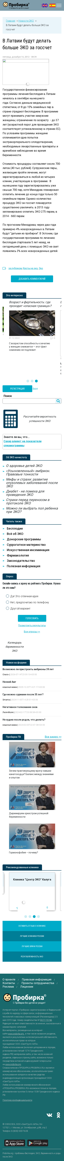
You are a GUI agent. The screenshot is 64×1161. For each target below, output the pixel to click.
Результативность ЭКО (32, 956)
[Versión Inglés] (52, 5)
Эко (41, 268)
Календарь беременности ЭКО (14, 646)
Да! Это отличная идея (24, 596)
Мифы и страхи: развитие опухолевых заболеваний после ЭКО (32, 483)
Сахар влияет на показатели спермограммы (22, 443)
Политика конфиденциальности (17, 1100)
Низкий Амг (9, 681)
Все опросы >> (32, 631)
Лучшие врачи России (32, 946)
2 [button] (32, 381)
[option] (32, 326)
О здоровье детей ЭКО (24, 465)
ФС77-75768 (46, 1020)
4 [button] (38, 916)
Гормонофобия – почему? (23, 852)
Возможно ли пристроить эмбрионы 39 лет (28, 669)
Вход (35, 388)
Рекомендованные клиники (22, 867)
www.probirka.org (16, 1034)
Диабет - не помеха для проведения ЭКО (25, 493)
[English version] (45, 5)
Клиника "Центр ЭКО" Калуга (32, 879)
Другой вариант (20, 608)
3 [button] (36, 381)
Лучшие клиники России (32, 936)
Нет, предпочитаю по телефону (29, 602)
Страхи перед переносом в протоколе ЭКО (27, 501)
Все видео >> (53, 736)
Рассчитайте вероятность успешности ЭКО (39, 419)
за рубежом (15, 268)
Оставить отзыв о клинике (32, 926)
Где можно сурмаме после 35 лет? (23, 694)
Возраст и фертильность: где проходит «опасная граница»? (30, 304)
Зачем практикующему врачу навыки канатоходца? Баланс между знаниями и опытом (31, 774)
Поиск (8, 396)
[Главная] (16, 6)
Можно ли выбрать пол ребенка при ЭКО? (32, 510)
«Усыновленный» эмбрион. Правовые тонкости (28, 472)
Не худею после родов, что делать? (24, 719)
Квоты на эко (30, 268)
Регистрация (17, 388)
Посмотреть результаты (32, 625)
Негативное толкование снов (20, 707)
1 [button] (27, 381)
